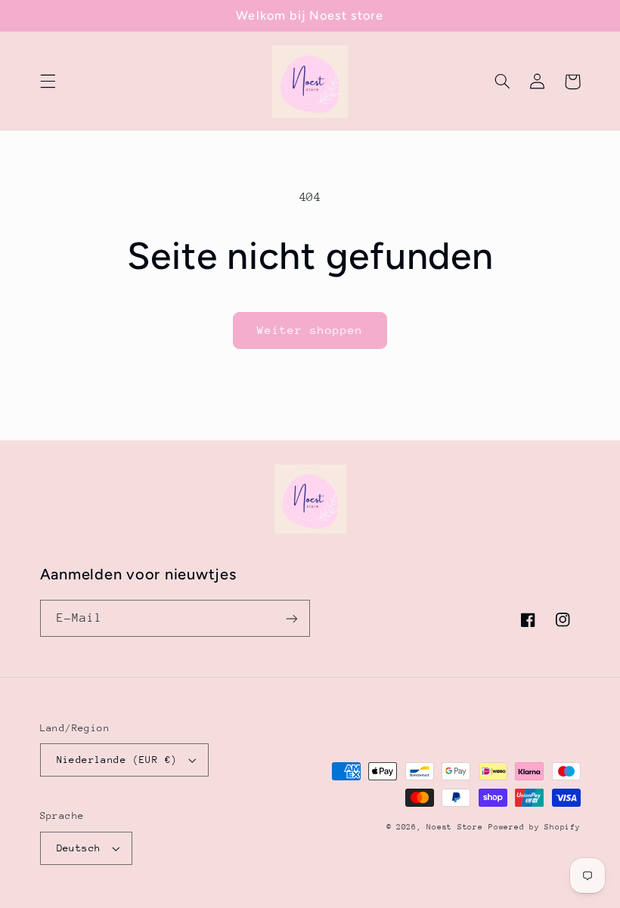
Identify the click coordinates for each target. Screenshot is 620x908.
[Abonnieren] (291, 618)
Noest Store (454, 827)
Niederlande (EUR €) (117, 759)
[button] (47, 81)
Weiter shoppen (310, 329)
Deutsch (79, 848)
